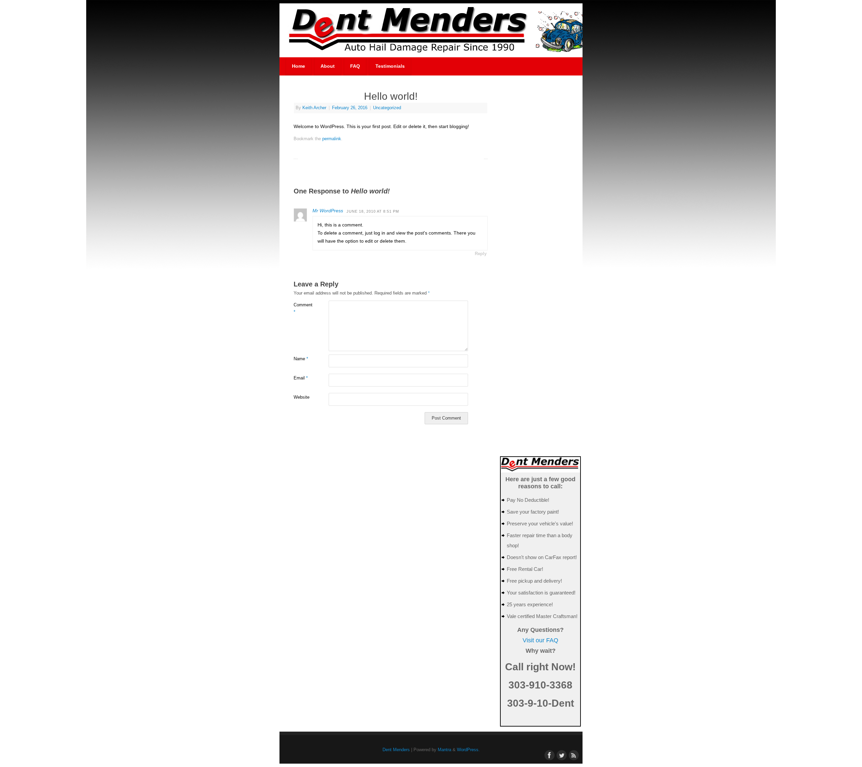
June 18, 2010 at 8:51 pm (372, 211)
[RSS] (573, 754)
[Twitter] (561, 754)
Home (298, 66)
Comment (302, 308)
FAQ (355, 66)
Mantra (444, 749)
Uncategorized (387, 107)
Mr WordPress (327, 210)
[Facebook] (548, 754)
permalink (331, 138)
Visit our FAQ (540, 640)
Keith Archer (314, 107)
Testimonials (390, 66)
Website (301, 397)
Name (301, 359)
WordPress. (468, 749)
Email (301, 378)
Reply (481, 253)
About (328, 66)
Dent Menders (396, 749)
